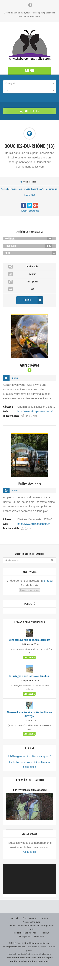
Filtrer (27, 300)
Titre (48, 245)
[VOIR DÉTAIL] (29, 316)
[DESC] (54, 253)
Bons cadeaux (29, 918)
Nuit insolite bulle (16, 957)
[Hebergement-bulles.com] (29, 45)
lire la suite (29, 657)
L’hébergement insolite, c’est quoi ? (29, 756)
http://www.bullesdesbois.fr (33, 523)
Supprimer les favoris (29, 590)
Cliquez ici (29, 851)
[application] (29, 879)
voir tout (47, 580)
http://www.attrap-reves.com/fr (35, 411)
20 (50, 238)
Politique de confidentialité (31, 936)
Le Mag (44, 918)
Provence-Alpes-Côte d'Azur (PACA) (27, 189)
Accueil (4, 189)
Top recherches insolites (24, 933)
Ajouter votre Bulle (31, 922)
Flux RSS (45, 933)
